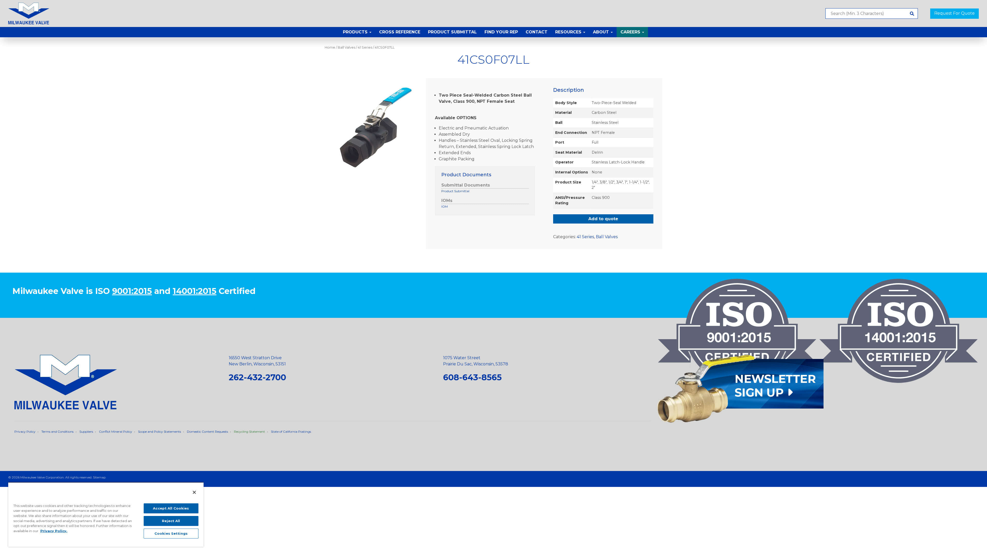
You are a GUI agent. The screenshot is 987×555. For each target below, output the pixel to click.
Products (356, 32)
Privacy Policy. (53, 531)
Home (330, 47)
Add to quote (603, 218)
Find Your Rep (501, 32)
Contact (536, 32)
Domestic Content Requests (207, 431)
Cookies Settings (171, 533)
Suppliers (86, 431)
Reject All (171, 521)
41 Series (365, 47)
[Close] (194, 492)
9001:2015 (132, 291)
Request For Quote (954, 13)
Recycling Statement (249, 431)
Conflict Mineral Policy (115, 431)
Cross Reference (399, 32)
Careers (631, 32)
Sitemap (99, 477)
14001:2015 (194, 291)
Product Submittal (452, 32)
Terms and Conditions (57, 431)
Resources (569, 32)
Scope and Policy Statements (159, 431)
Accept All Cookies (171, 508)
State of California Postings (291, 431)
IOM (444, 206)
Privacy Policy (24, 431)
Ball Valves (346, 47)
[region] (106, 514)
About (601, 32)
